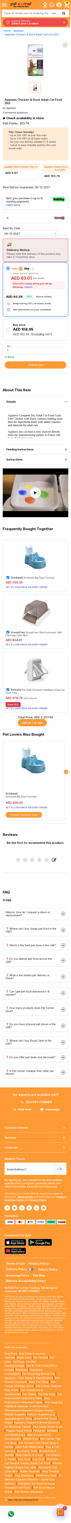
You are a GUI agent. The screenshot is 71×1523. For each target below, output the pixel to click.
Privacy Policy (38, 1200)
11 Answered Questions (15, 112)
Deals (46, 1365)
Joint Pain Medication (29, 1447)
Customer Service (16, 1127)
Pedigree (39, 1430)
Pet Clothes (40, 1357)
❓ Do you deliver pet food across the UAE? (29, 960)
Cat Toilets (29, 1394)
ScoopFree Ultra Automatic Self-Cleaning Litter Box (34, 634)
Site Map (39, 1275)
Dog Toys (23, 1459)
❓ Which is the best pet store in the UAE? (31, 945)
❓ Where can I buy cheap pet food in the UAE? (31, 930)
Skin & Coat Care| (39, 1435)
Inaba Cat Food (40, 1463)
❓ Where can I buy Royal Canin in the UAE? (29, 1042)
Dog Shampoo (24, 1475)
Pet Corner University (29, 1491)
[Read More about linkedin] (36, 1208)
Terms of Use (25, 1196)
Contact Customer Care (24, 814)
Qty (8, 346)
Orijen (9, 1422)
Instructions (14, 459)
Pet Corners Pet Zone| (33, 1443)
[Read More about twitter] (29, 1208)
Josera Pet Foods (45, 1418)
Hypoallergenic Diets (18, 1418)
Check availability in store (24, 118)
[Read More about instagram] (22, 1208)
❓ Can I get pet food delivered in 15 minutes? (28, 993)
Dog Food (11, 1353)
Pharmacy (21, 1369)
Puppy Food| (14, 1430)
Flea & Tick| (34, 1365)
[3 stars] (32, 860)
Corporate (11, 1147)
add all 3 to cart (32, 722)
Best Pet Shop (39, 1382)
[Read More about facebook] (7, 1208)
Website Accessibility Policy (26, 1281)
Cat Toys (39, 1459)
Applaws (18, 30)
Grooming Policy (17, 1275)
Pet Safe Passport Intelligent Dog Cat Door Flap (35, 691)
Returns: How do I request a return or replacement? (28, 914)
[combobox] (30, 233)
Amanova (54, 1422)
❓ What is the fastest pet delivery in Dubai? (28, 977)
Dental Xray (31, 1438)
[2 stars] (25, 860)
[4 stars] (39, 860)
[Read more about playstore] (41, 1242)
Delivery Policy (17, 1269)
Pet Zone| (39, 1426)
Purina (28, 1430)
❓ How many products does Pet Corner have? (30, 1009)
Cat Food (19, 1361)
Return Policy (47, 1269)
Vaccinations (13, 1438)
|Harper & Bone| (36, 1422)
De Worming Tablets (18, 1426)
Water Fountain (30, 1471)
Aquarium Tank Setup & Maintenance (29, 1378)
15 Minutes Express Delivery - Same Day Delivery (33, 1479)
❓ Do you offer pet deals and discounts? (31, 1057)
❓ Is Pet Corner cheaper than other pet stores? (30, 1072)
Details (28, 287)
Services (10, 1137)
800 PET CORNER (38, 1102)
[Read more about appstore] (16, 1242)
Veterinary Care (46, 1475)
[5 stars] (46, 860)
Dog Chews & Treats (29, 1455)
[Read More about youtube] (14, 1208)
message (52, 1109)
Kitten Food (54, 1426)
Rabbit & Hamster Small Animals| (26, 1406)
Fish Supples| (53, 1402)
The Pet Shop (47, 1394)
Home (7, 30)
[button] (35, 492)
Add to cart (35, 365)
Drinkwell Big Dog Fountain (33, 577)
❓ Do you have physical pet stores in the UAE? (31, 1026)
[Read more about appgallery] (16, 1250)
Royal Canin (24, 1357)
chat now (24, 1109)
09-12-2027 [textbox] (12, 233)
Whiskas (52, 1430)
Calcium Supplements (41, 1414)
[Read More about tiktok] (43, 1208)
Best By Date (11, 228)
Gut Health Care (15, 1435)
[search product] (63, 13)
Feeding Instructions (19, 449)
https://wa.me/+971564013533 (23, 1500)
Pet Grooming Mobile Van (38, 1373)
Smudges (18, 1365)
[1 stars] (18, 860)
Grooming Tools (27, 1451)
